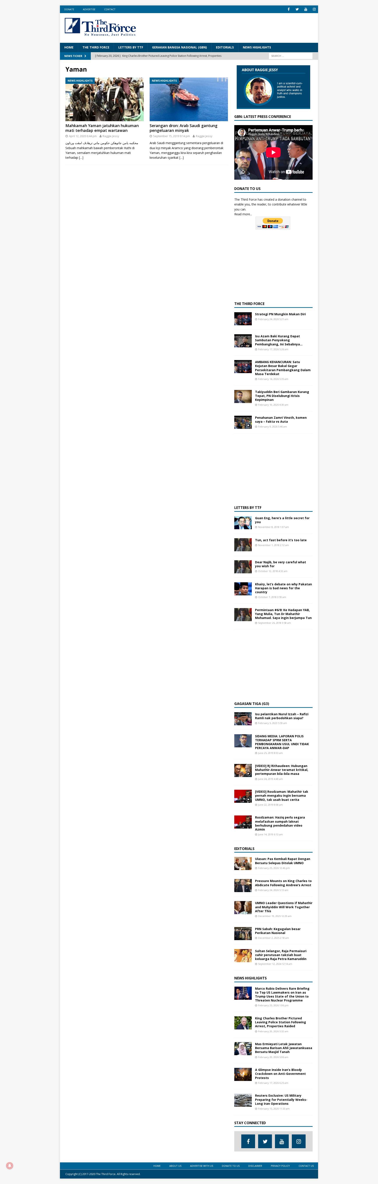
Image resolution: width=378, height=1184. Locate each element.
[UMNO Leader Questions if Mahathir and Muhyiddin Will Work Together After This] (243, 907)
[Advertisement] (234, 27)
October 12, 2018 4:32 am (272, 571)
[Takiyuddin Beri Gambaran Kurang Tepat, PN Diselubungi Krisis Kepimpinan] (243, 396)
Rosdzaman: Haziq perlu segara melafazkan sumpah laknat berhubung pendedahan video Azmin (280, 823)
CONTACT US (306, 1165)
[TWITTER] (297, 9)
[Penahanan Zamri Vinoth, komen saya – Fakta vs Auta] (243, 422)
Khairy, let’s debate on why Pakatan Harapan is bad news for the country (283, 588)
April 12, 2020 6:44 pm (83, 136)
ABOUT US (175, 1165)
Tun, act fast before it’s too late (281, 540)
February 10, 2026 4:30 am (273, 404)
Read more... (243, 214)
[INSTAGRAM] (314, 9)
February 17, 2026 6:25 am (273, 1082)
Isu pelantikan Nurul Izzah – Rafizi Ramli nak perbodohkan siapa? (281, 716)
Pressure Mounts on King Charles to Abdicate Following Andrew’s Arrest (283, 883)
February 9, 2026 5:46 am (272, 426)
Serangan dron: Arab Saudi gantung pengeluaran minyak (183, 128)
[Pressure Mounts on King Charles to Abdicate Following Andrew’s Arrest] (243, 885)
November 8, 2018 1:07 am (273, 527)
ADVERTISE (89, 9)
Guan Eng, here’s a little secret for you (282, 520)
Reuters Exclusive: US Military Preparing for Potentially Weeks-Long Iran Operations (281, 1099)
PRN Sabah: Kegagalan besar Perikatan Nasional (278, 931)
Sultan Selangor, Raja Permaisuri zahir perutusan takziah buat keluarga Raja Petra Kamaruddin (280, 955)
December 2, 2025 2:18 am (273, 937)
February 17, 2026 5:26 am (273, 349)
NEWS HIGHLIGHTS (257, 47)
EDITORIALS (225, 47)
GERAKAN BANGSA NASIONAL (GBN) (179, 47)
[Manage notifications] (9, 1165)
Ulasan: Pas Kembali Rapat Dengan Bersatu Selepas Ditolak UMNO (282, 861)
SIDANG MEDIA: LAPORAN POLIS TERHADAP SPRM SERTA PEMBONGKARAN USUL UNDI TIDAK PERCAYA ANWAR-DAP (282, 742)
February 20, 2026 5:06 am (273, 1057)
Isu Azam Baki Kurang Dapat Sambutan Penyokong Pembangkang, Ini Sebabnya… (279, 340)
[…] (81, 157)
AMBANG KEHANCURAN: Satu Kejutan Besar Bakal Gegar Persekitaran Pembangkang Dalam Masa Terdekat (283, 368)
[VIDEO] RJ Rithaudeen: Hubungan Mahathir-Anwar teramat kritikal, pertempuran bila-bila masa (281, 770)
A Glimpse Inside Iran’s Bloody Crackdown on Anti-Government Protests (280, 1074)
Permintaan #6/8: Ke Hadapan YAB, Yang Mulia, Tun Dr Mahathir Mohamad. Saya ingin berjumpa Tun (283, 614)
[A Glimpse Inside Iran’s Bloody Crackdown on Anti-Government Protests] (243, 1074)
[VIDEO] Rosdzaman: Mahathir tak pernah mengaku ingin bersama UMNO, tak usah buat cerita (281, 795)
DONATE (69, 9)
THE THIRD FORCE (95, 47)
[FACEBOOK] (288, 9)
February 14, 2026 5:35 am (273, 379)
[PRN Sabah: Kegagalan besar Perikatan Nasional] (243, 933)
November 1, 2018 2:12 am (273, 545)
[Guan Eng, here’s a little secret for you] (243, 522)
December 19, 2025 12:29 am (275, 916)
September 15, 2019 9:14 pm (171, 136)
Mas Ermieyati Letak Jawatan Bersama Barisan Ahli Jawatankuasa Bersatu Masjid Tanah (283, 1048)
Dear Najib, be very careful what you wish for (280, 564)
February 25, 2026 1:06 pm (273, 1005)
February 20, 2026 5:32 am (273, 1031)
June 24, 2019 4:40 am (270, 779)
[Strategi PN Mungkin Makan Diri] (243, 318)
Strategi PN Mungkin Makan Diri (280, 314)
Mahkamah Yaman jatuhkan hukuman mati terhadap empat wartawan (102, 128)
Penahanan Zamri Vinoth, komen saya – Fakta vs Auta (281, 419)
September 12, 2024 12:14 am (275, 963)
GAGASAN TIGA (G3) (251, 703)
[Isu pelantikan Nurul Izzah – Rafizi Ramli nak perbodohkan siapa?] (243, 718)
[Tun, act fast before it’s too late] (243, 544)
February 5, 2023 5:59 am (272, 723)
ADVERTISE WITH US (201, 1165)
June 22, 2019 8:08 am (270, 804)
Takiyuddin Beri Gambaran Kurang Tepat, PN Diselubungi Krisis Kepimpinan (282, 396)
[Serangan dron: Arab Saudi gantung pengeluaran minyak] (189, 99)
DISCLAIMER (255, 1165)
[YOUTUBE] (306, 9)
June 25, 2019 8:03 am (270, 753)
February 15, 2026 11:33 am (274, 1108)
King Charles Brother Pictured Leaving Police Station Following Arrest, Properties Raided (280, 1022)
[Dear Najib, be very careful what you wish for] (243, 566)
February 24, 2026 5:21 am (273, 319)
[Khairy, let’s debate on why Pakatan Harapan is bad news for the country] (243, 588)
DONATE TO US (231, 1165)
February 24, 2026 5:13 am (273, 890)
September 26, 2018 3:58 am (274, 622)
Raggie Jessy (111, 136)
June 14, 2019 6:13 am (270, 834)
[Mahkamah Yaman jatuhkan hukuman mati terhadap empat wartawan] (104, 99)
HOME (69, 47)
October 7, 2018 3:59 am (272, 597)
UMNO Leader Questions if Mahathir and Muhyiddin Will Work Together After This (283, 907)
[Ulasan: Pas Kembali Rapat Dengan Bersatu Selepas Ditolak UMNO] (243, 863)
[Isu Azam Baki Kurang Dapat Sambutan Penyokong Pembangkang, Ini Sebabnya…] (243, 340)
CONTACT (110, 9)
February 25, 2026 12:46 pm (274, 868)
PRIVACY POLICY (280, 1165)
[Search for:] (291, 55)
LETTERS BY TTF (130, 47)
